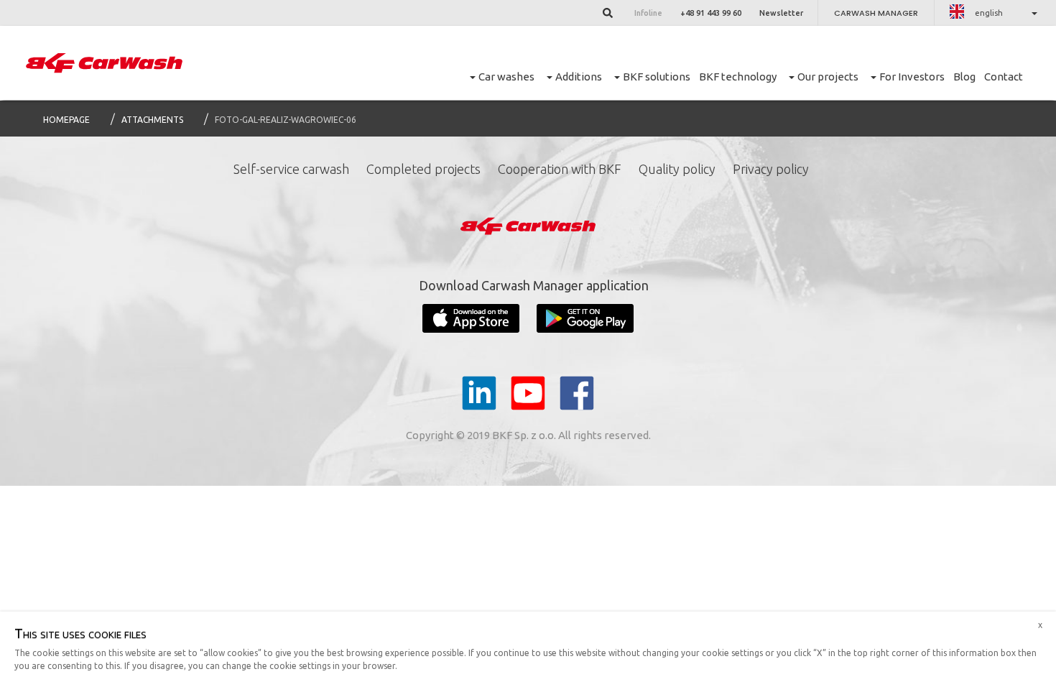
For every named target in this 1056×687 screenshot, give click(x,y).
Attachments (152, 119)
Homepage (66, 119)
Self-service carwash (291, 169)
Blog (964, 76)
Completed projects (423, 169)
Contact (1003, 76)
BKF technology (738, 76)
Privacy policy (771, 169)
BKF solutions (656, 76)
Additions (578, 76)
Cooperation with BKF (559, 169)
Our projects (827, 76)
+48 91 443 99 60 (710, 13)
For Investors (912, 76)
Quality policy (677, 169)
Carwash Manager (876, 13)
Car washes (506, 76)
